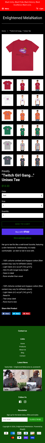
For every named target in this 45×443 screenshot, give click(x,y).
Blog (22, 353)
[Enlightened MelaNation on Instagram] (25, 402)
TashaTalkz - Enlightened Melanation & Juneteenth (22, 367)
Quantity (5, 211)
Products (22, 347)
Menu (6, 9)
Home (4, 31)
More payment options (22, 238)
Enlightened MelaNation (22, 18)
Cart (41, 9)
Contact (22, 356)
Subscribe (35, 419)
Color (4, 191)
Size (3, 201)
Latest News (22, 362)
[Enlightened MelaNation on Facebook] (20, 402)
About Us (22, 350)
